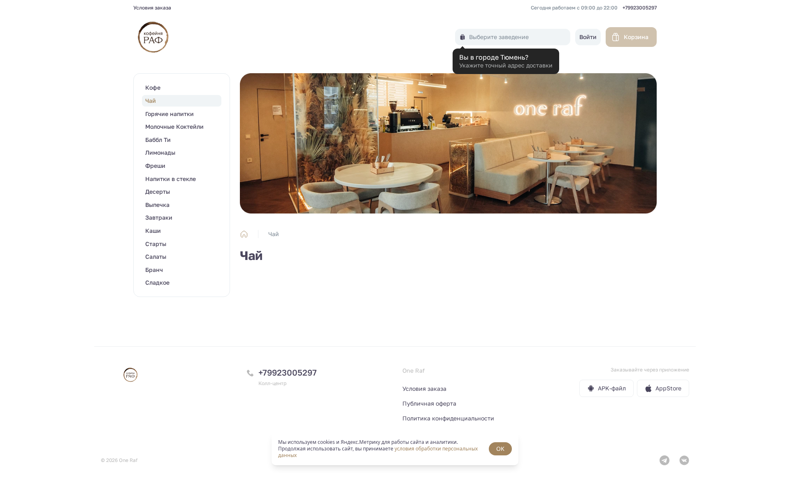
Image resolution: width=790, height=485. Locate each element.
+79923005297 (640, 8)
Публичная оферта (429, 403)
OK (500, 449)
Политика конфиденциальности (448, 418)
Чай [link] (273, 233)
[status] (395, 448)
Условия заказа (152, 8)
